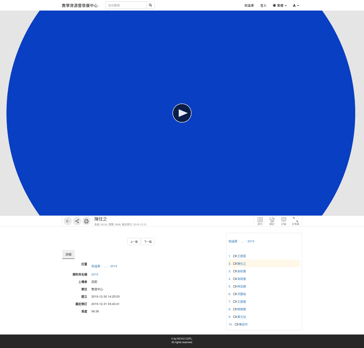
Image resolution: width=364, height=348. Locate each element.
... (105, 266)
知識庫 (95, 266)
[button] (296, 5)
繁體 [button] (280, 5)
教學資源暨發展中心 (80, 5)
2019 (113, 266)
